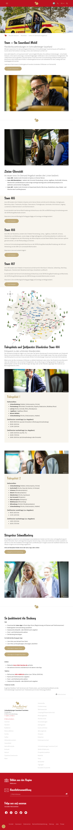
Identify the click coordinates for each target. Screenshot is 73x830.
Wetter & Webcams (43, 749)
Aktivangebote (42, 731)
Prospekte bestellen (44, 752)
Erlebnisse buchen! (43, 740)
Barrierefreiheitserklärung (39, 824)
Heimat (6, 752)
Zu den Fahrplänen (13, 68)
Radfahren (7, 728)
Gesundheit (7, 743)
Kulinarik (6, 749)
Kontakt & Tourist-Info (44, 768)
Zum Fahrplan (12, 221)
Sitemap (51, 824)
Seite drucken (61, 694)
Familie (6, 734)
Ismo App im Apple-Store (15, 648)
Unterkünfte (41, 703)
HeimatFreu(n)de (9, 746)
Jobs (57, 824)
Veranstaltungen (42, 722)
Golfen (6, 737)
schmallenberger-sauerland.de (5, 35)
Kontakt (11, 824)
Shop (39, 758)
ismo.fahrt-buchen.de (20, 665)
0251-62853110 (19, 674)
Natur (6, 758)
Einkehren (41, 737)
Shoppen (40, 734)
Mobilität (24, 35)
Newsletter (41, 761)
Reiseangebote (42, 715)
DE (62, 3)
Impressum (18, 824)
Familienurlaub (42, 706)
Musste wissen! (14, 35)
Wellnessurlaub (42, 709)
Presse (62, 824)
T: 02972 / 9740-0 (9, 716)
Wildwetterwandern (10, 740)
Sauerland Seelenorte (11, 755)
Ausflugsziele (41, 725)
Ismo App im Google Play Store (17, 654)
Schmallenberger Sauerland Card (48, 746)
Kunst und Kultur (42, 728)
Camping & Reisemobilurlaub (46, 712)
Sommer (7, 722)
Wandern (7, 725)
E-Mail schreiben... (9, 719)
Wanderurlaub (42, 718)
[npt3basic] (36, 3)
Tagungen (41, 765)
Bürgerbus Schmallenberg (15, 552)
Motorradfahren (9, 731)
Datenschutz (27, 824)
